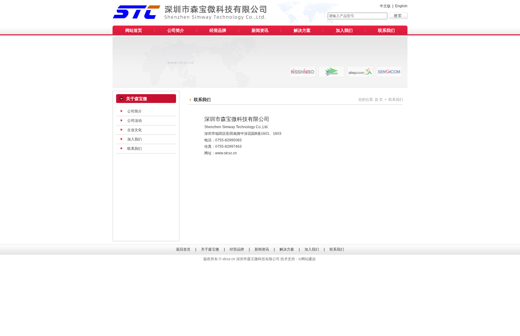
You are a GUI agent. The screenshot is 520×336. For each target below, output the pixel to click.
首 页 (379, 99)
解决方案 (302, 30)
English (401, 6)
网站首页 (133, 30)
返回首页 (183, 249)
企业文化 (134, 130)
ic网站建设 (307, 259)
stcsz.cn (228, 259)
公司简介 (175, 30)
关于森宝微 (210, 249)
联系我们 (386, 30)
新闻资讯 (260, 30)
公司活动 (134, 121)
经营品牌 (217, 30)
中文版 (385, 6)
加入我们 (344, 30)
